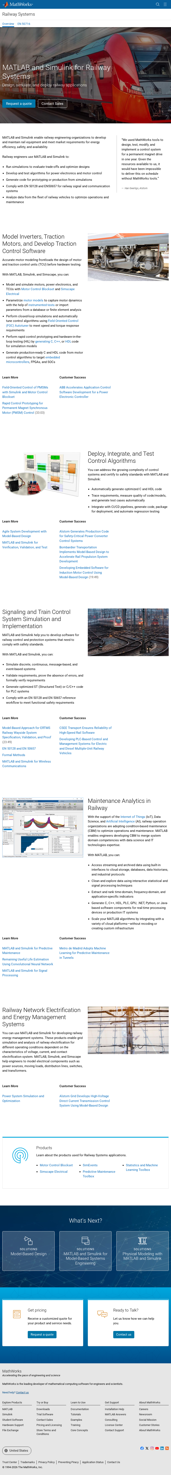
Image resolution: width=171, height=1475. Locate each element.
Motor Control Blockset (37, 289)
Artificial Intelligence (120, 821)
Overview (8, 23)
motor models (33, 300)
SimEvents (90, 1165)
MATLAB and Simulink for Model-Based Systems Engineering (85, 1258)
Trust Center (9, 1462)
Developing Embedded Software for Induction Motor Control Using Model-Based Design (83, 572)
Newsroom (145, 1414)
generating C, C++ (47, 341)
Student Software (12, 1419)
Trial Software (44, 1414)
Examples (76, 1419)
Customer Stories (149, 1425)
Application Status (93, 1462)
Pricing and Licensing (49, 1425)
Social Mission (147, 1419)
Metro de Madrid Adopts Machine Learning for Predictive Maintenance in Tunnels (84, 953)
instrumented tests (41, 305)
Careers (143, 1409)
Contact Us (113, 1462)
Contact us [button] (123, 1334)
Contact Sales (44, 1419)
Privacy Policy (46, 1462)
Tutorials (76, 1414)
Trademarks (27, 1462)
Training (75, 1425)
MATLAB (7, 1409)
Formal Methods (13, 755)
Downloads (43, 1409)
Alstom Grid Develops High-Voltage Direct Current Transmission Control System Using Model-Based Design (84, 1100)
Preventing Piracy (68, 1462)
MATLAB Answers (115, 1414)
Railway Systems (18, 14)
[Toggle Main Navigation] (165, 4)
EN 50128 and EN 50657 (19, 748)
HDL (68, 341)
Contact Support (114, 1430)
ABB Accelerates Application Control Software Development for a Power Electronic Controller (85, 392)
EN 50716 (24, 23)
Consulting (111, 1419)
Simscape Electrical (54, 1172)
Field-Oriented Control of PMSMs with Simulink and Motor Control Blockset (25, 392)
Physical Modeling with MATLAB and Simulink (142, 1256)
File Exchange (10, 1430)
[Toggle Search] (157, 4)
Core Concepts (79, 1430)
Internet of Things (133, 817)
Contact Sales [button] (52, 103)
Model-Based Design (29, 1253)
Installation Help (114, 1409)
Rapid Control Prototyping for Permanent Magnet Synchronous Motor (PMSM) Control (25, 408)
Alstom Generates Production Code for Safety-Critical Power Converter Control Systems (84, 536)
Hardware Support (13, 1425)
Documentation (80, 1409)
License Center (114, 1425)
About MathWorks (149, 1430)
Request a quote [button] (19, 103)
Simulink (7, 1414)
